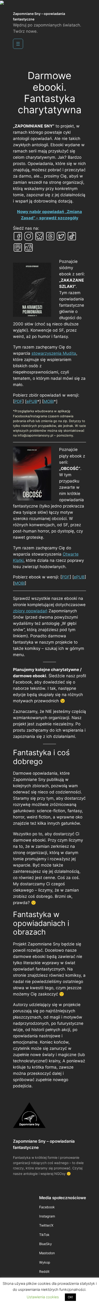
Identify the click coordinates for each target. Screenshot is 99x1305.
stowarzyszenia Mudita (53, 353)
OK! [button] (70, 1297)
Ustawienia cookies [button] (43, 1297)
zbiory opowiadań (30, 610)
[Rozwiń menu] (18, 44)
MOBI (48, 401)
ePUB (31, 401)
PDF (18, 401)
